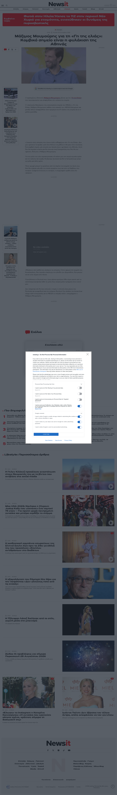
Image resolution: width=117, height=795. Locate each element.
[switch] (80, 388)
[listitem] (58, 384)
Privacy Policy (68, 440)
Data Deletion (49, 440)
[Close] (88, 354)
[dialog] (58, 397)
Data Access (58, 440)
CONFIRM (46, 434)
